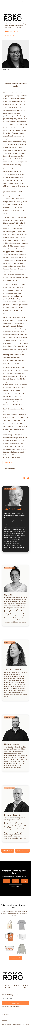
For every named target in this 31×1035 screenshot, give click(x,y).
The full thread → (9, 462)
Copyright (4, 1020)
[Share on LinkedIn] (24, 478)
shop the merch (15, 958)
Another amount (15, 886)
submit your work (22, 851)
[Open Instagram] (28, 478)
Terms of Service (6, 1017)
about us (16, 985)
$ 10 (24, 881)
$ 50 (6, 881)
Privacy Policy (18, 1006)
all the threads (7, 851)
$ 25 (15, 881)
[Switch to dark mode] (23, 2)
